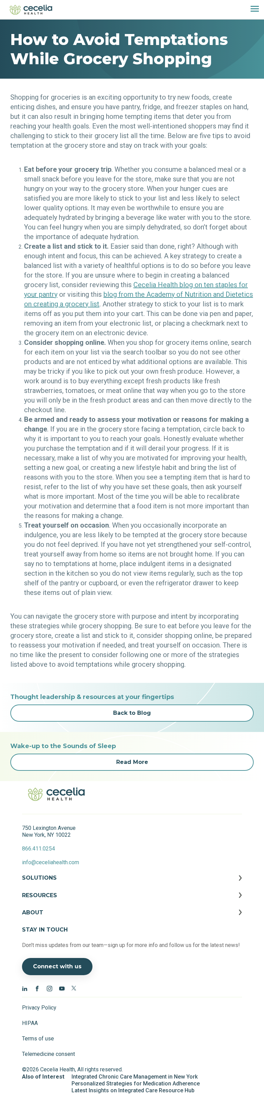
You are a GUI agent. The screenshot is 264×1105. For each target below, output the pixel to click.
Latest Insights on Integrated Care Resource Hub (133, 1090)
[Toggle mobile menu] (252, 10)
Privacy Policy (39, 1007)
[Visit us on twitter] (74, 988)
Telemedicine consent (48, 1054)
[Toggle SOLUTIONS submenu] (132, 883)
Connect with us (57, 966)
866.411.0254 (38, 848)
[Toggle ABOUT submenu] (132, 917)
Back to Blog (132, 713)
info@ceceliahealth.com (50, 862)
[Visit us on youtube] (62, 988)
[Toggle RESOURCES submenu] (132, 900)
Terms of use (38, 1038)
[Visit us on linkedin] (25, 988)
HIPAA (30, 1023)
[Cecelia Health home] (31, 9)
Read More (132, 762)
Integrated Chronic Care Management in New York (135, 1076)
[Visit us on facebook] (37, 988)
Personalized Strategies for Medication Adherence (136, 1083)
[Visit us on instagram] (49, 988)
